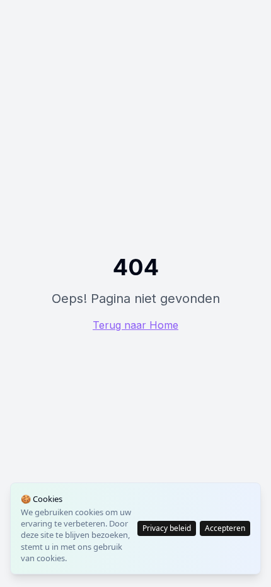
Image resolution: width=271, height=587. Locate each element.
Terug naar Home (135, 325)
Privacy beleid (166, 528)
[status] (135, 528)
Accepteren (225, 528)
